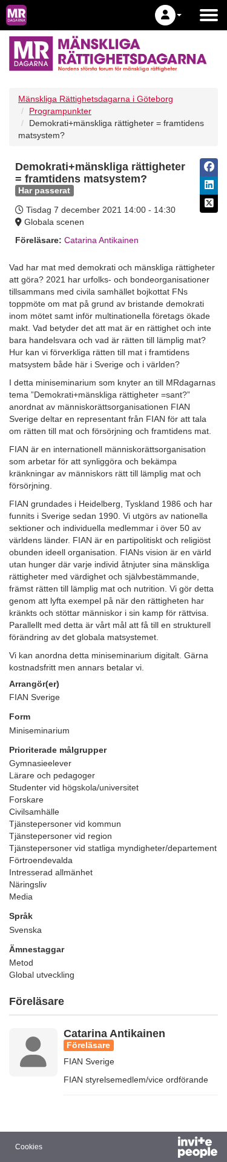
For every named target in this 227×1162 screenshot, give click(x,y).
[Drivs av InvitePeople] (165, 1149)
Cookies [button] (28, 1147)
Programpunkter (60, 111)
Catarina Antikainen (101, 240)
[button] (168, 15)
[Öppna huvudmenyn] (209, 15)
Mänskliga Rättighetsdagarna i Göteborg (95, 99)
